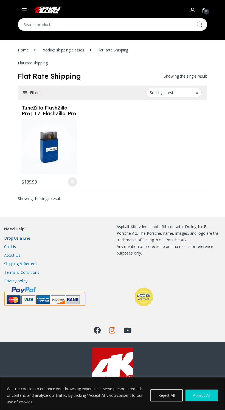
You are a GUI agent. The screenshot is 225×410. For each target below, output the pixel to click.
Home (23, 50)
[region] (112, 393)
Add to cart (72, 182)
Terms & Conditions (21, 272)
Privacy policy (15, 280)
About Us (12, 255)
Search (199, 24)
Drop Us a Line (17, 238)
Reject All (166, 395)
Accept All (201, 395)
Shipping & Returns (20, 263)
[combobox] (105, 24)
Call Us (10, 246)
